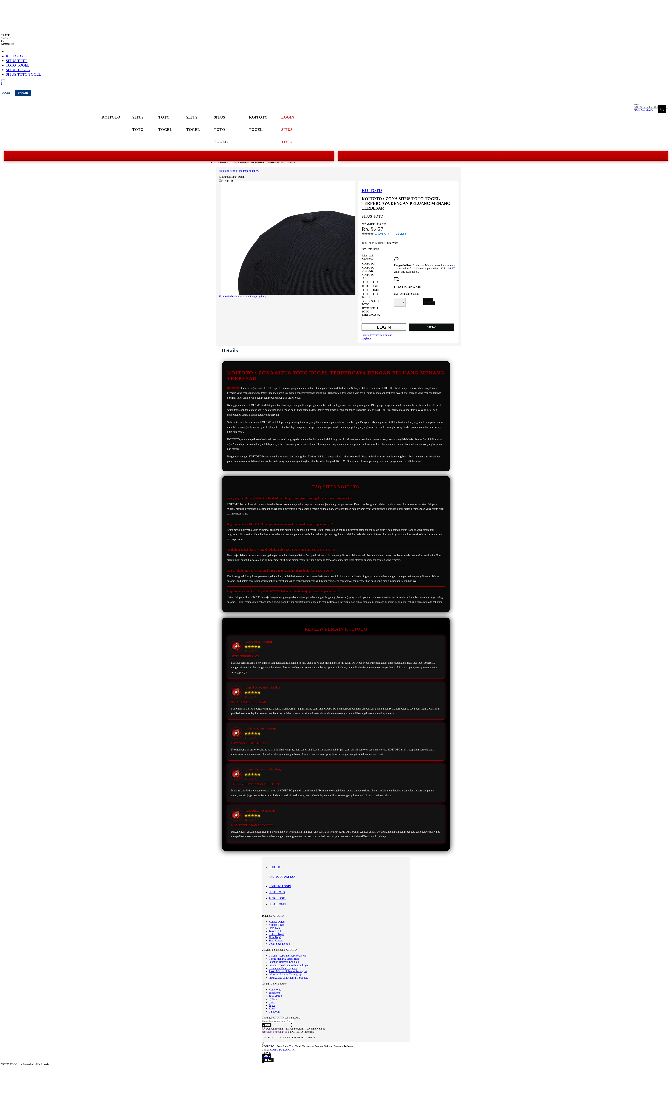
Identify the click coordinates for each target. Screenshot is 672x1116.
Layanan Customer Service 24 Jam (288, 955)
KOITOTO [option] (368, 263)
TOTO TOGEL (17, 65)
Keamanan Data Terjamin (283, 968)
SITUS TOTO (16, 60)
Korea (272, 1008)
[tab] (229, 350)
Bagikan (366, 338)
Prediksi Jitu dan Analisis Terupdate (288, 977)
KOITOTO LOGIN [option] (368, 276)
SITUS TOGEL (18, 70)
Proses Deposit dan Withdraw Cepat (289, 965)
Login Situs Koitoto (279, 943)
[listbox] (378, 289)
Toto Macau (275, 995)
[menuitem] (111, 117)
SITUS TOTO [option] (370, 281)
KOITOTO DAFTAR (282, 876)
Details (229, 350)
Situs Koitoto (276, 940)
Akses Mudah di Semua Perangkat (288, 971)
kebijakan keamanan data (275, 1031)
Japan (272, 1005)
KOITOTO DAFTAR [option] (368, 269)
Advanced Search (644, 110)
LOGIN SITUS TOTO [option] (370, 303)
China (272, 1002)
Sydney (273, 998)
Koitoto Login (276, 924)
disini (450, 268)
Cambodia (274, 1011)
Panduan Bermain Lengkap (284, 961)
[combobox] (651, 107)
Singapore (274, 992)
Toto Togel (275, 931)
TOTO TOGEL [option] (370, 285)
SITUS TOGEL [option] (371, 289)
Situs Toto (274, 927)
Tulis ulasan (400, 233)
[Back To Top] (263, 1062)
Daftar (23, 93)
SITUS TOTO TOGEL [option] (370, 296)
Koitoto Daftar (277, 921)
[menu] (203, 129)
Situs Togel (275, 937)
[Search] (662, 109)
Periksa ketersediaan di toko (377, 334)
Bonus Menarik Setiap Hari (284, 958)
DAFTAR (169, 156)
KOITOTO (14, 56)
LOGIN (503, 156)
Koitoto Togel (276, 934)
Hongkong (275, 989)
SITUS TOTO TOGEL (23, 74)
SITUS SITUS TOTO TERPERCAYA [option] (371, 311)
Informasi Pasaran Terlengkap (285, 974)
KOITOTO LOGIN (280, 886)
